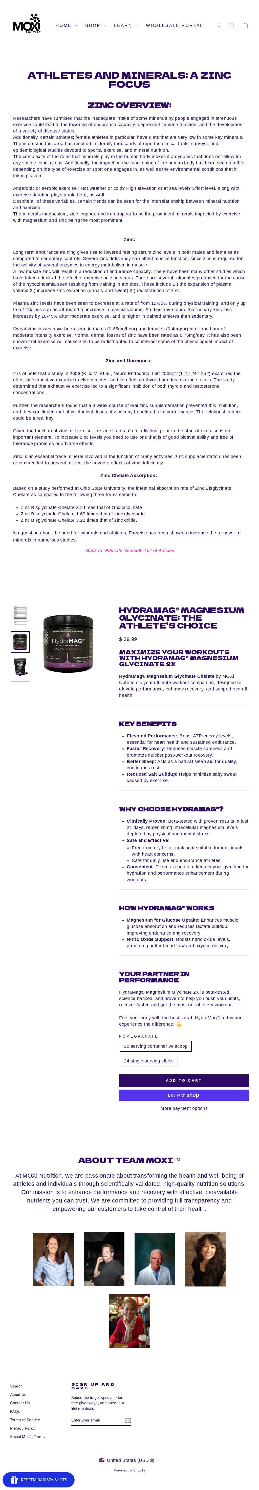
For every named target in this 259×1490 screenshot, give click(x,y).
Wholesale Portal (174, 25)
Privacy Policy (22, 1428)
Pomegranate (138, 1036)
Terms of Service (25, 1420)
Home (65, 25)
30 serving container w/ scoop (155, 1046)
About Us (18, 1394)
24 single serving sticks (149, 1060)
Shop (94, 25)
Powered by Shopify (129, 1470)
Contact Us (20, 1403)
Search (16, 1386)
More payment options (184, 1108)
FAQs (15, 1411)
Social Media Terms (27, 1436)
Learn (124, 25)
